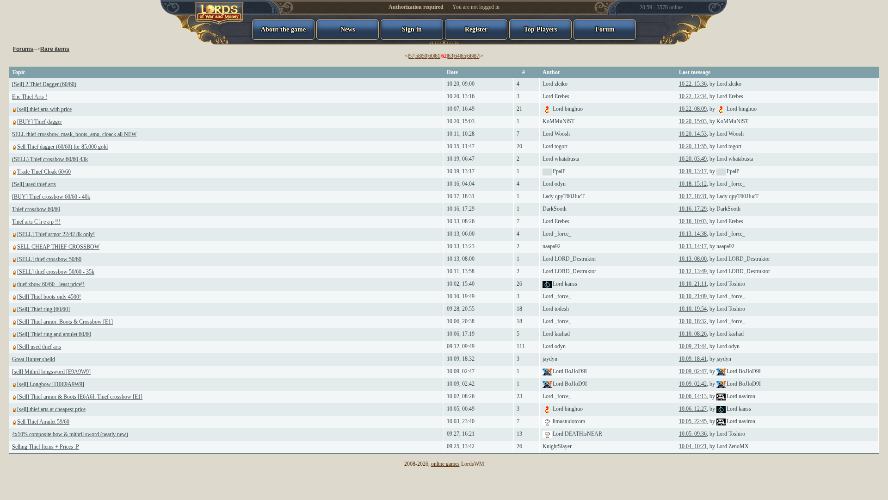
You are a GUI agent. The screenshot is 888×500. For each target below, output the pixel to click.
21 (519, 109)
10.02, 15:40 (461, 284)
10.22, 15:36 (693, 84)
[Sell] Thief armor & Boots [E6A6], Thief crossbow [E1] (79, 397)
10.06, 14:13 (693, 396)
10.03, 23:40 (461, 421)
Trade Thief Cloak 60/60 (44, 172)
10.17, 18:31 (461, 196)
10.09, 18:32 (461, 359)
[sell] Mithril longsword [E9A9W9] (51, 372)
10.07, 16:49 (461, 109)
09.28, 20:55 (461, 309)
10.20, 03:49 (693, 159)
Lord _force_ (730, 184)
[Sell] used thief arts (34, 184)
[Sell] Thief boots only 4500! (49, 297)
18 (519, 309)
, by (710, 84)
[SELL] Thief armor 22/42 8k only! (56, 234)
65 (463, 56)
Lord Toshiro (730, 284)
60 (431, 56)
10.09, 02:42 (461, 384)
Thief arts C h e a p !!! (36, 222)
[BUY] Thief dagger (39, 122)
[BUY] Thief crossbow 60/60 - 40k (51, 197)
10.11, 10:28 (461, 134)
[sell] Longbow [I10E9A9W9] (50, 384)
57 (411, 56)
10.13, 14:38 (693, 234)
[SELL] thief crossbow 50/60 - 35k (55, 272)
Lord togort (555, 146)
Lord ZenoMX (732, 446)
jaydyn (550, 359)
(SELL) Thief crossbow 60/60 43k (50, 159)
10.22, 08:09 (693, 109)
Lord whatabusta (561, 159)
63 (450, 56)
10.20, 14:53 (693, 134)
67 (476, 56)
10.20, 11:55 (693, 146)
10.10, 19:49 (461, 296)
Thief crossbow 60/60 (36, 209)
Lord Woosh (556, 134)
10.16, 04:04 (461, 184)
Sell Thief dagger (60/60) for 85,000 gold (62, 147)
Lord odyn (554, 184)
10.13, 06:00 (461, 234)
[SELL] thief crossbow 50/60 (49, 259)
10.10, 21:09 (693, 296)
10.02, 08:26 (461, 396)
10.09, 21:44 (693, 346)
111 (521, 346)
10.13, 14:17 (693, 246)
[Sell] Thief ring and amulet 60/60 (54, 334)
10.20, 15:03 (461, 121)
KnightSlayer (557, 446)
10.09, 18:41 (693, 359)
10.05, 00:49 (461, 409)
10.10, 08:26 (693, 334)
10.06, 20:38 (461, 321)
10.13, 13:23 (461, 246)
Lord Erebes (556, 96)
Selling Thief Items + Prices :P (45, 447)
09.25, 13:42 (461, 446)
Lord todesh (556, 309)
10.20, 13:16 (461, 96)
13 (519, 434)
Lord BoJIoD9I (570, 371)
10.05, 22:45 (693, 421)
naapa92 (552, 246)
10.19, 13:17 (461, 171)
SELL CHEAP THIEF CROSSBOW (58, 247)
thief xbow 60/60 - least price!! (51, 284)
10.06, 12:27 (693, 409)
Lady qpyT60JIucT (564, 196)
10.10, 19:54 (693, 309)
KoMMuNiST (558, 121)
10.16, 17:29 (461, 209)
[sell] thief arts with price (44, 109)
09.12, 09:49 (461, 346)
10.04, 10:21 (693, 446)
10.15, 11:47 (461, 146)
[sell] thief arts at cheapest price (51, 409)
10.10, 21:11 (693, 284)
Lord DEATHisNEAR (577, 434)
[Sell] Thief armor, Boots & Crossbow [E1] (65, 322)
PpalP (559, 171)
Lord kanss (565, 284)
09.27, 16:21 (461, 434)
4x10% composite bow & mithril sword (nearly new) (70, 434)
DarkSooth (555, 209)
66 (470, 56)
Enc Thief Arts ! (29, 97)
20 (519, 146)
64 (457, 56)
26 (519, 284)
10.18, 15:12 (693, 184)
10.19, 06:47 (461, 159)
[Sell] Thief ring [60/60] (43, 309)
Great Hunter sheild (33, 359)
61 (437, 56)
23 (519, 396)
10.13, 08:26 (461, 221)
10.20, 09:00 (461, 84)
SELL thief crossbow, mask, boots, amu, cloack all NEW (74, 134)
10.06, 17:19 (461, 334)
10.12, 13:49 (693, 271)
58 (418, 56)
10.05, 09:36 (693, 434)
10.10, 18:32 (693, 321)
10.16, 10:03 (693, 221)
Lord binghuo (568, 109)
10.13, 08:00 (461, 259)
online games (445, 464)
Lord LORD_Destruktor (569, 259)
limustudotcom (569, 421)
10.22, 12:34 (693, 96)
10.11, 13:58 (461, 271)
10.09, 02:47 (461, 371)
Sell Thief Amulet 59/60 (43, 422)
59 (424, 56)
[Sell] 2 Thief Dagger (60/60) (44, 84)
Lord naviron (741, 396)
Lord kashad (556, 334)
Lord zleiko (555, 84)
